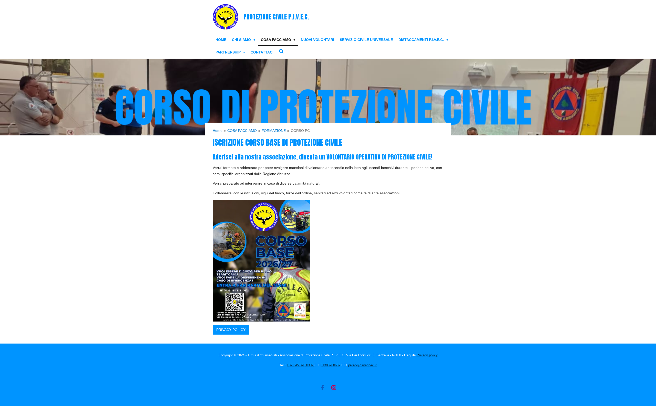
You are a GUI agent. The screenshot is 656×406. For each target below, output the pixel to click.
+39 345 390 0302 (300, 365)
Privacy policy (427, 355)
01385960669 (330, 365)
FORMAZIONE (274, 131)
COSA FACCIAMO (242, 131)
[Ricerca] (281, 51)
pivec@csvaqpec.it (362, 365)
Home (217, 131)
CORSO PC (300, 131)
